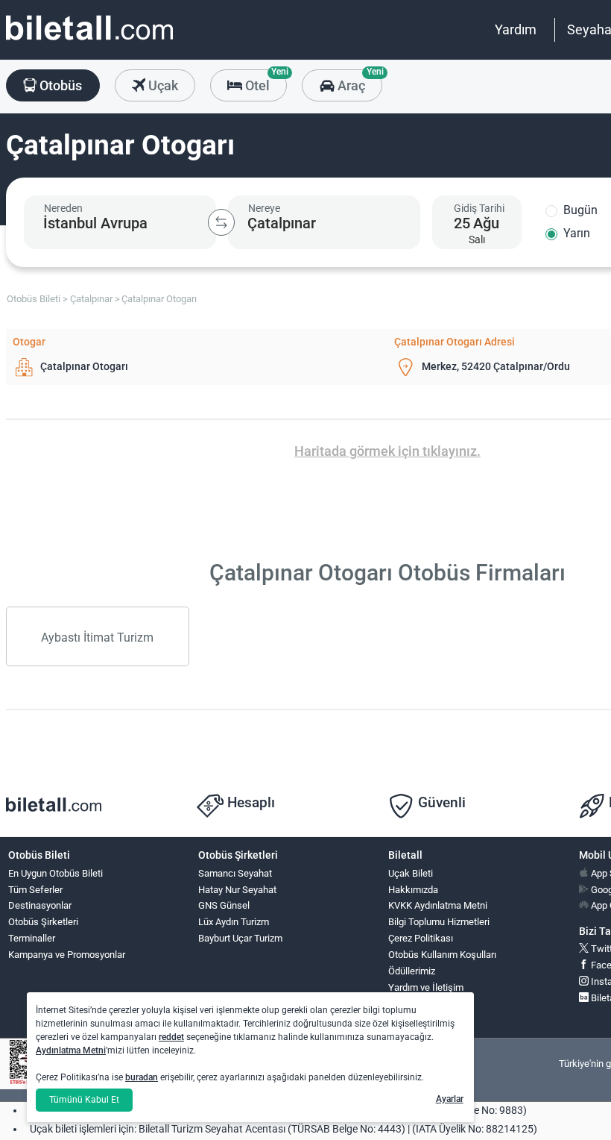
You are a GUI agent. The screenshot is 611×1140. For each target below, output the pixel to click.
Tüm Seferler (35, 889)
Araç (358, 81)
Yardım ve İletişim (425, 987)
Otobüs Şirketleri (43, 921)
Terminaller (31, 938)
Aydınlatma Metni (71, 1050)
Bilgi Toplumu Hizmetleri (439, 921)
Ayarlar (449, 1099)
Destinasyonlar (40, 905)
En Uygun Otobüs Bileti (55, 873)
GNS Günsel (224, 905)
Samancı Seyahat (235, 873)
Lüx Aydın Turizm (233, 921)
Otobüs (59, 85)
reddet (171, 1037)
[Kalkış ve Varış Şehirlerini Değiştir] (221, 222)
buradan (141, 1077)
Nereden (63, 208)
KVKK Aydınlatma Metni (437, 905)
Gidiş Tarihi (479, 208)
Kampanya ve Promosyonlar (66, 954)
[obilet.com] (89, 41)
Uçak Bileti (410, 873)
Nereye (264, 208)
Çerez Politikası (420, 938)
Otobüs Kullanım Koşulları (442, 954)
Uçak (161, 85)
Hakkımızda (413, 889)
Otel (264, 81)
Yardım (515, 29)
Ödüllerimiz (411, 971)
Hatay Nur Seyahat (237, 889)
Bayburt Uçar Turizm (240, 938)
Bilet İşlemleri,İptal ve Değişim (422, 1010)
